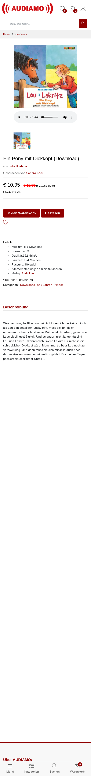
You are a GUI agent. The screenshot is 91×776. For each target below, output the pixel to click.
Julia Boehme (18, 166)
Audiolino (28, 273)
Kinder (58, 284)
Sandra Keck (34, 173)
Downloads (20, 34)
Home (6, 34)
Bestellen (52, 213)
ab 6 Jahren (44, 284)
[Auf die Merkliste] (5, 223)
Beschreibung (16, 307)
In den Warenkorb (21, 213)
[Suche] (83, 23)
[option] (45, 76)
